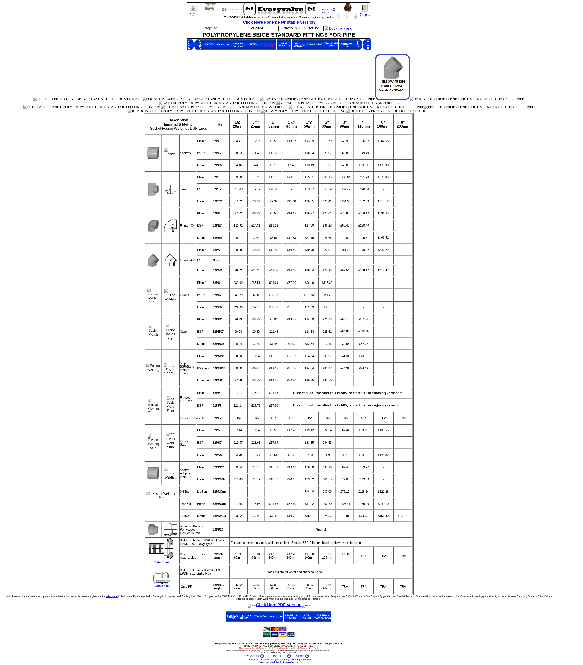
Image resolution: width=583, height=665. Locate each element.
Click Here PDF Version (279, 605)
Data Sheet (161, 562)
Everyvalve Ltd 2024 (270, 662)
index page (112, 596)
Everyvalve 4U (290, 662)
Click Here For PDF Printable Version (279, 22)
